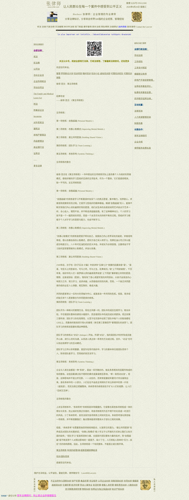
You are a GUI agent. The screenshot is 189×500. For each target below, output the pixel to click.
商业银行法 (39, 147)
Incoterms (38, 116)
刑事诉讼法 (39, 110)
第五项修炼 (61, 450)
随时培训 (87, 73)
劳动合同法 (39, 87)
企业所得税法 (40, 81)
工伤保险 (138, 61)
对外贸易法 (39, 122)
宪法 (36, 57)
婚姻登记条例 (140, 74)
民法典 (37, 63)
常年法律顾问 (140, 136)
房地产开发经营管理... (144, 80)
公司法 (37, 69)
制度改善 (138, 123)
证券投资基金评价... (143, 86)
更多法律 (38, 166)
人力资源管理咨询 (142, 117)
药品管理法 (39, 141)
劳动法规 (138, 55)
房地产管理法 (40, 135)
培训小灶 (95, 73)
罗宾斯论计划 (67, 73)
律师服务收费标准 (142, 148)
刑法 (36, 104)
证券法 (37, 153)
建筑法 (37, 129)
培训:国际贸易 (62, 456)
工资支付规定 (140, 68)
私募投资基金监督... (143, 92)
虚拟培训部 (105, 73)
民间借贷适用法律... (143, 99)
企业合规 (138, 142)
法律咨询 (138, 111)
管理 (58, 73)
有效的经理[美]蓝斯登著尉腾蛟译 (82, 450)
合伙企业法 (39, 75)
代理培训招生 (117, 73)
